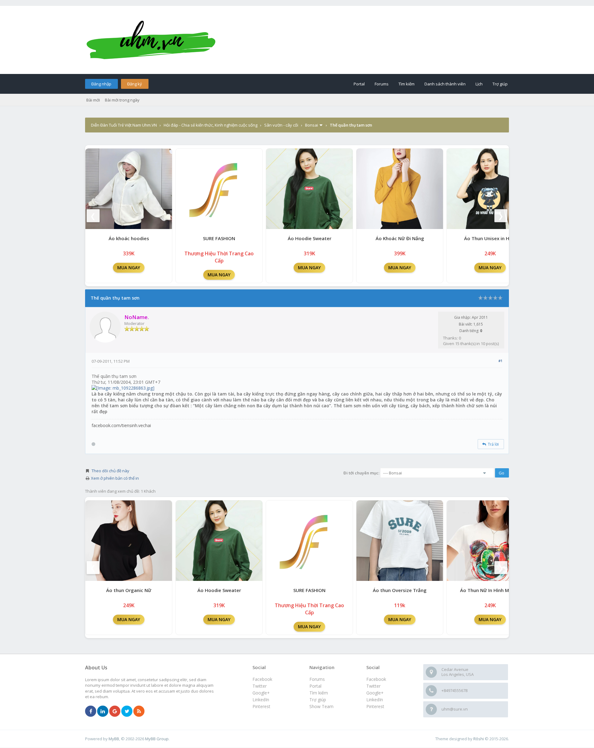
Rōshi (478, 739)
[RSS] (138, 711)
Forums (382, 84)
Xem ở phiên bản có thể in (115, 478)
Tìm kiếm (406, 84)
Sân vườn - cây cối (281, 125)
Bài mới (93, 100)
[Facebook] (90, 711)
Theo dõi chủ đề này (110, 470)
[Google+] (114, 711)
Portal (359, 84)
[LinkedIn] (102, 711)
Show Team (321, 706)
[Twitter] (126, 711)
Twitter (373, 686)
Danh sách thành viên (445, 84)
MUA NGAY (128, 267)
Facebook (376, 679)
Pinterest (375, 706)
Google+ (375, 693)
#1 (500, 360)
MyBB (114, 739)
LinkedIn (374, 700)
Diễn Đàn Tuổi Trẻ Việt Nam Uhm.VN (124, 125)
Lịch (479, 84)
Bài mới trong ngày (122, 100)
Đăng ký (134, 84)
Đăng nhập (101, 84)
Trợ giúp (500, 84)
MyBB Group (157, 739)
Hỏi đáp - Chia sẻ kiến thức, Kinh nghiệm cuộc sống (210, 125)
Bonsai (311, 125)
